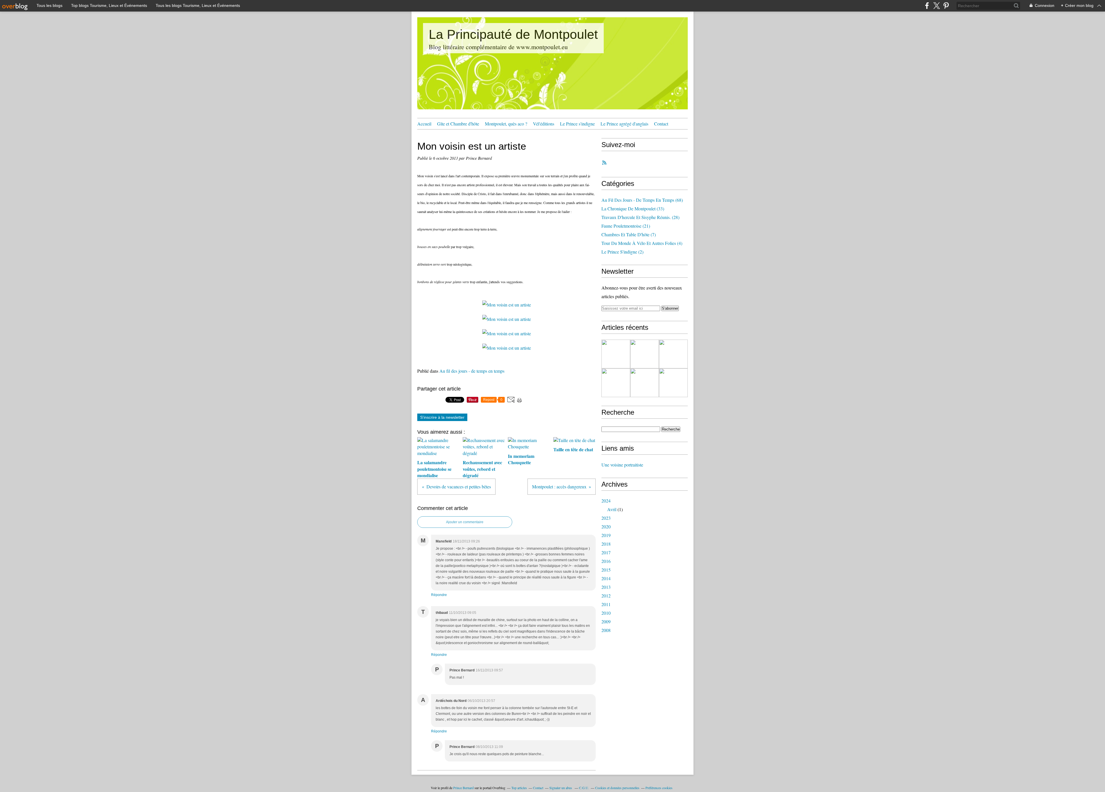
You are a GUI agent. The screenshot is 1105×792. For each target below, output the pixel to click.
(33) (632, 208)
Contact (661, 124)
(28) (640, 217)
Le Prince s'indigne (577, 124)
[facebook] (927, 5)
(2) (622, 252)
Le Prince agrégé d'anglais (624, 124)
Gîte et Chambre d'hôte (458, 124)
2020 (606, 526)
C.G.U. (584, 787)
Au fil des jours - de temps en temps (471, 371)
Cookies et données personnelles (617, 787)
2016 (606, 561)
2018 (606, 544)
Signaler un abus (561, 787)
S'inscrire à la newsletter (442, 417)
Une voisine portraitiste (622, 465)
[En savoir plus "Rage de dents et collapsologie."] (615, 382)
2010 (606, 613)
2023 (606, 518)
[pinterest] (946, 5)
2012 (606, 596)
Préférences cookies (658, 787)
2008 (606, 630)
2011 (606, 604)
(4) (641, 243)
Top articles (519, 787)
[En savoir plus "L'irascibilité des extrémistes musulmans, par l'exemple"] (644, 354)
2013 (606, 587)
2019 (606, 535)
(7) (628, 234)
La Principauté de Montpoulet (513, 34)
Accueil (424, 124)
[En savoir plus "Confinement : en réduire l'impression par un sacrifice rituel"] (673, 382)
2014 (606, 578)
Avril (611, 509)
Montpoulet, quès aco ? (506, 124)
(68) (642, 200)
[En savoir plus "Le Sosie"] (615, 354)
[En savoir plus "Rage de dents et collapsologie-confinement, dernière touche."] (673, 354)
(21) (625, 226)
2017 (606, 552)
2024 (606, 501)
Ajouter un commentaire (464, 522)
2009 (606, 621)
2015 (606, 570)
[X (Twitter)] (936, 5)
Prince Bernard (463, 787)
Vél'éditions (543, 124)
